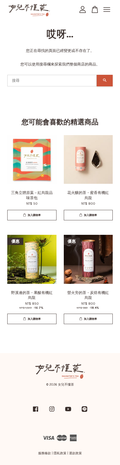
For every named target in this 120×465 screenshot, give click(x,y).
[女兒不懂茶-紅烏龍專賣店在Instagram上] (52, 412)
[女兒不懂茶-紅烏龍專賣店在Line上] (84, 412)
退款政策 (75, 453)
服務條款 (44, 453)
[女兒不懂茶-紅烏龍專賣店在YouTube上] (68, 412)
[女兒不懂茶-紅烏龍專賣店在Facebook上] (35, 412)
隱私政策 (60, 453)
